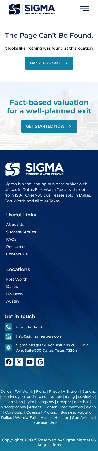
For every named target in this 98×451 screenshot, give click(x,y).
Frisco (54, 391)
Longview (45, 402)
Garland (89, 391)
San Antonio (83, 417)
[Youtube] (30, 362)
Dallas (5, 391)
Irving (70, 397)
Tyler (30, 402)
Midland (50, 412)
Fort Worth (24, 391)
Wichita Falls (26, 417)
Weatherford (71, 407)
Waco (91, 407)
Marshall (81, 402)
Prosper (64, 402)
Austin (46, 417)
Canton (50, 407)
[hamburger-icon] (84, 9)
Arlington (71, 391)
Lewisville (86, 397)
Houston (61, 417)
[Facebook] (9, 362)
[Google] (40, 362)
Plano (41, 391)
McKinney (11, 397)
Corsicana (14, 412)
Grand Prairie (34, 397)
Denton (55, 397)
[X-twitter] (19, 362)
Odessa (33, 412)
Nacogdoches (13, 407)
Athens (35, 407)
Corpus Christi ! (48, 423)
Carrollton (14, 402)
